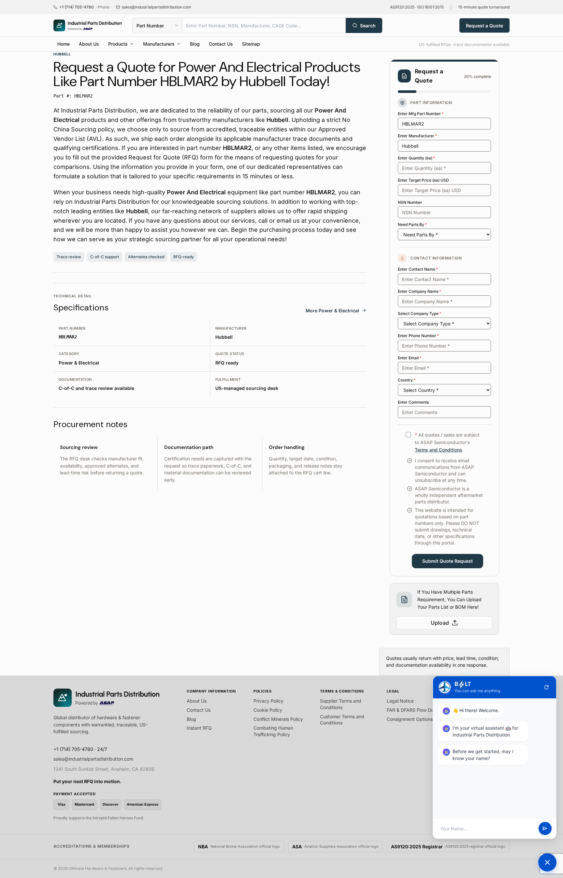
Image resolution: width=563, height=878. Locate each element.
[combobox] (264, 25)
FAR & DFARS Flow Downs (414, 710)
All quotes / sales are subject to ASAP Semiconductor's (447, 442)
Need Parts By (412, 224)
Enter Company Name (419, 291)
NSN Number (410, 202)
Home (63, 44)
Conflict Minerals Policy (278, 719)
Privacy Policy (268, 701)
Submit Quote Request (447, 561)
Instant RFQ (199, 728)
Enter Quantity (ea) (416, 158)
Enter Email (409, 357)
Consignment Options (410, 719)
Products (118, 44)
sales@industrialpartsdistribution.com (93, 759)
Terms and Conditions (438, 450)
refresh (546, 687)
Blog (195, 44)
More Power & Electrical (332, 310)
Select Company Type (419, 313)
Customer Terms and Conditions (342, 720)
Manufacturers (159, 44)
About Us (89, 44)
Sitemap (251, 44)
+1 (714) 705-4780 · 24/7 (80, 749)
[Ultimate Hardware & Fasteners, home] (87, 25)
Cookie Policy (267, 710)
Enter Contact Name (418, 269)
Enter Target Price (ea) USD (423, 180)
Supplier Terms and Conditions (340, 704)
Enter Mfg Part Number (420, 113)
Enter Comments (413, 402)
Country (406, 380)
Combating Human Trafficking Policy (273, 731)
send (545, 828)
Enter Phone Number (418, 335)
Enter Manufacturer (417, 135)
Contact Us (221, 44)
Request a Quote (484, 25)
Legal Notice (400, 701)
